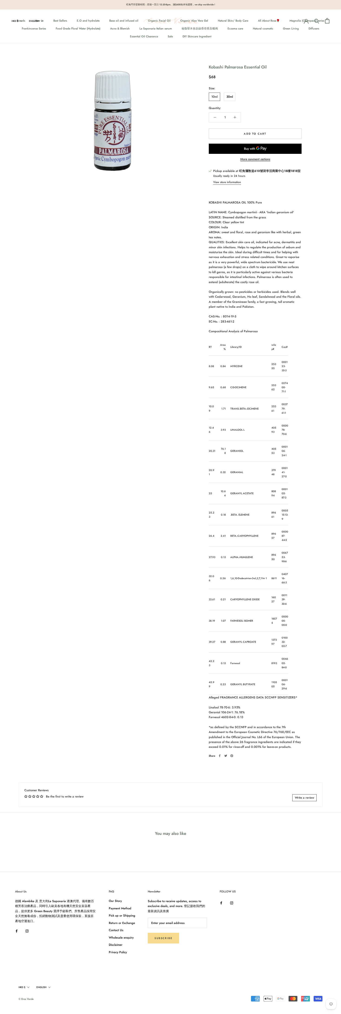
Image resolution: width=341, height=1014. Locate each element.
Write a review (304, 797)
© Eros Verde (26, 999)
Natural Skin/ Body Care (233, 21)
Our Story (115, 901)
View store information (227, 182)
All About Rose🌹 (269, 21)
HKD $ (15, 21)
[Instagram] (27, 930)
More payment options (255, 159)
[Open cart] (327, 20)
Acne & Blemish (120, 28)
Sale (170, 36)
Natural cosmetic (263, 28)
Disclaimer (115, 945)
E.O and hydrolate (88, 21)
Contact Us (116, 930)
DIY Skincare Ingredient (197, 36)
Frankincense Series (34, 28)
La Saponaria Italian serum (155, 28)
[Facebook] (219, 755)
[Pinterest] (231, 755)
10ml (214, 96)
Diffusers (314, 28)
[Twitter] (225, 755)
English (34, 21)
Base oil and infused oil (123, 21)
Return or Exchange (122, 923)
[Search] (316, 20)
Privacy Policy (118, 952)
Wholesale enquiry (121, 937)
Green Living (291, 28)
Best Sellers (60, 21)
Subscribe (163, 938)
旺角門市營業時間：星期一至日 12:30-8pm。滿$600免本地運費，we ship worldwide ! (170, 4)
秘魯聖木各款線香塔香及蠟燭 (200, 28)
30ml (229, 96)
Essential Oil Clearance (144, 36)
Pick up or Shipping (122, 915)
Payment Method (120, 908)
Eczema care (235, 28)
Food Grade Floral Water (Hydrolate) (78, 28)
